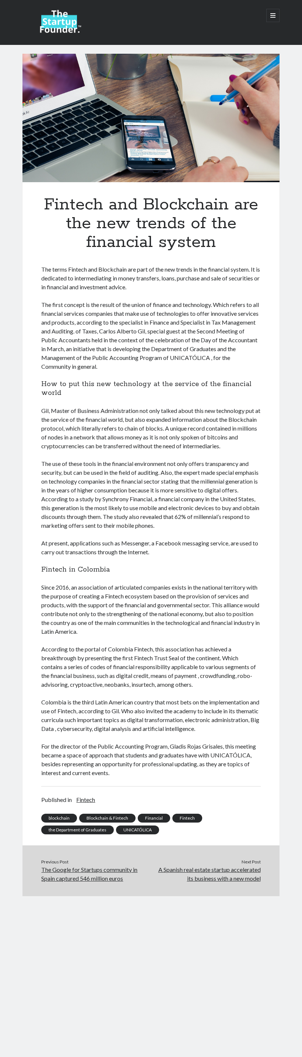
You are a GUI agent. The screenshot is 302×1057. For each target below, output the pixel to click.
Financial (154, 818)
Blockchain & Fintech (107, 818)
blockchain (59, 818)
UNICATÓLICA (137, 829)
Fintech (85, 799)
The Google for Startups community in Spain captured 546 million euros (89, 874)
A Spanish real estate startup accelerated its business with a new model (209, 874)
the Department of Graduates (77, 829)
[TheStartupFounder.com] (59, 31)
